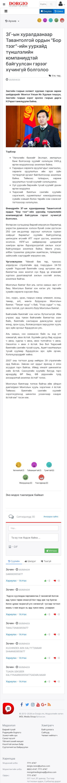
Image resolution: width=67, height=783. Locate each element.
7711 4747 (31, 763)
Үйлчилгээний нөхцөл (12, 741)
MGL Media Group (27, 716)
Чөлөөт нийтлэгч (49, 735)
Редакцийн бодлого (11, 732)
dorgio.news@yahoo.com (38, 766)
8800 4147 (32, 769)
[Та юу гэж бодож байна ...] (33, 537)
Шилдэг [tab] (31, 561)
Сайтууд (45, 732)
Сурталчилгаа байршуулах (15, 747)
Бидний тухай (8, 729)
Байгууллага (47, 729)
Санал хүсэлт (8, 738)
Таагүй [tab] (47, 561)
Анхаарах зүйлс (51, 516)
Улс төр (56, 75)
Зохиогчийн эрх (9, 735)
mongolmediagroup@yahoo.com (41, 772)
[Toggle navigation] (5, 11)
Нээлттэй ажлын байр (12, 744)
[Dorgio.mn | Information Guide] (8, 708)
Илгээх (52, 550)
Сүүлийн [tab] (15, 561)
